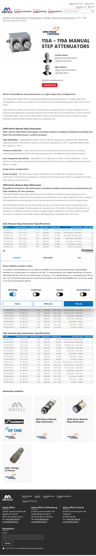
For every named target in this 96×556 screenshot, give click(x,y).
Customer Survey (29, 501)
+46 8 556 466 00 (13, 519)
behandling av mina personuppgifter (30, 548)
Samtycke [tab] (17, 258)
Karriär (38, 496)
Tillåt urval (48, 304)
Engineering (39, 11)
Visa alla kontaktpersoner (52, 80)
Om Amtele (89, 3)
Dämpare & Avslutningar (64, 18)
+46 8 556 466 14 (61, 73)
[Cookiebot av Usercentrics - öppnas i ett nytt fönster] (83, 251)
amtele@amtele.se (10, 522)
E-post (4, 533)
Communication (23, 11)
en (93, 7)
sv (91, 7)
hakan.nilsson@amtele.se (65, 70)
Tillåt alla (78, 304)
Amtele (6, 18)
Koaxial (47, 18)
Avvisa (17, 304)
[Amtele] (7, 10)
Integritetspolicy (64, 496)
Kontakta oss (81, 7)
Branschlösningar (76, 3)
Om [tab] (79, 258)
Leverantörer (55, 11)
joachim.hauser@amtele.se (66, 58)
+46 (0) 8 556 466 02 (63, 61)
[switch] (36, 294)
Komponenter (35, 18)
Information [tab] (48, 258)
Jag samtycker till (24, 548)
